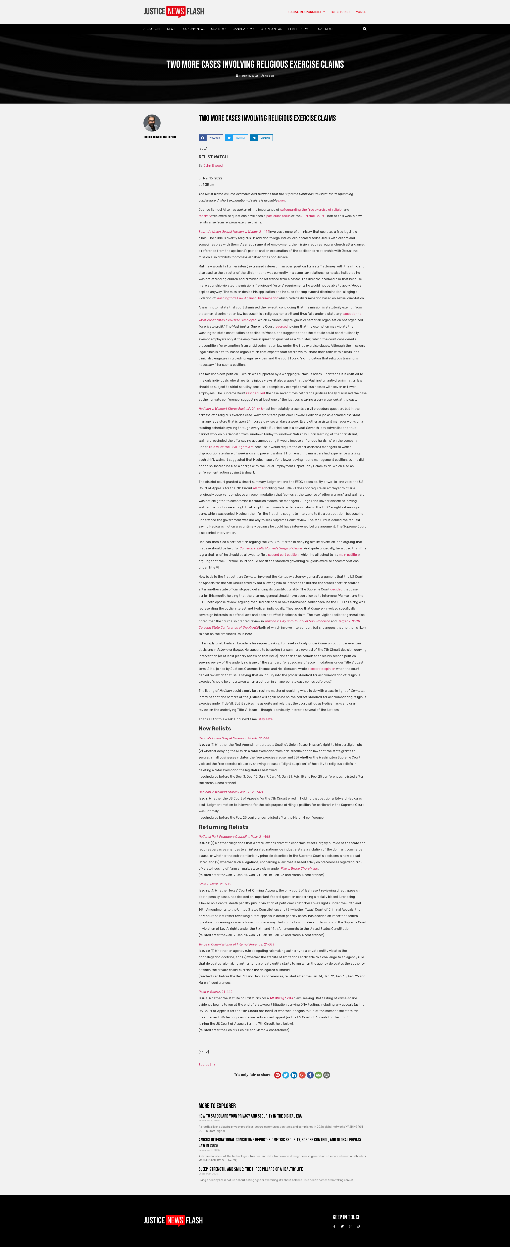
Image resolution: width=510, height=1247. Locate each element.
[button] (364, 28)
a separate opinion (321, 669)
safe (269, 719)
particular (273, 216)
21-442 (227, 992)
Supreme (308, 216)
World (361, 12)
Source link (207, 1065)
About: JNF (152, 29)
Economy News (193, 29)
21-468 (264, 837)
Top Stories (340, 12)
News (171, 29)
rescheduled (256, 393)
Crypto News (271, 29)
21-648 (257, 409)
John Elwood (213, 165)
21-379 (269, 944)
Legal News (324, 29)
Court (320, 216)
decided (336, 589)
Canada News (244, 29)
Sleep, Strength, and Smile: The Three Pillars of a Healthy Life (251, 1169)
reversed (281, 326)
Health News (298, 29)
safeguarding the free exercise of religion (311, 209)
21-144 (264, 232)
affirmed (259, 488)
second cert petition (283, 555)
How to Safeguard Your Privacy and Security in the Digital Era (250, 1116)
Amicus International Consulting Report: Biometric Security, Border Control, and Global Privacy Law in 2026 (280, 1142)
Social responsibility (306, 12)
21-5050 (226, 884)
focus (286, 216)
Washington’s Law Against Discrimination (248, 298)
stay (261, 719)
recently (205, 216)
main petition (349, 555)
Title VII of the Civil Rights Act (231, 447)
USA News (219, 29)
